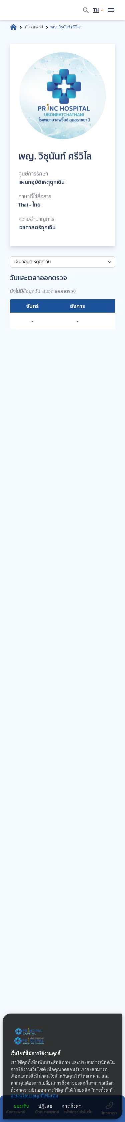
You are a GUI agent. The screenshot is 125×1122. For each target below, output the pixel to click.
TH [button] (96, 10)
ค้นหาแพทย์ (34, 27)
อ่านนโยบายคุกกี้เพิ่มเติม (34, 1096)
